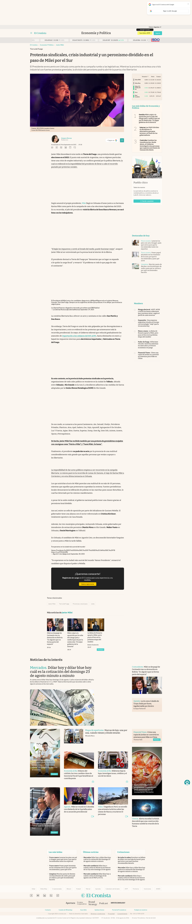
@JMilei (63, 300)
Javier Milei (60, 45)
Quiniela (98, 889)
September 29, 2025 (87, 309)
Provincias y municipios (80, 604)
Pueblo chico (141, 182)
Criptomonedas (57, 889)
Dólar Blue (43, 889)
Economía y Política (47, 45)
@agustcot (85, 300)
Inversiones (147, 889)
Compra (158, 76)
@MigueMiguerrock (97, 300)
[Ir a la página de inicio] (40, 33)
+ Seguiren (113, 140)
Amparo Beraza (66, 138)
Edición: (154, 27)
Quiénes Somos (99, 910)
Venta (152, 76)
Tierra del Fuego (64, 604)
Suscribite (83, 910)
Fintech (78, 889)
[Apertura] (70, 903)
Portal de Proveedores (119, 910)
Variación (144, 76)
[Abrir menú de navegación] (31, 33)
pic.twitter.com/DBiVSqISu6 (90, 308)
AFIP (126, 889)
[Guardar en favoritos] (122, 140)
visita (92, 604)
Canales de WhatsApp (65, 910)
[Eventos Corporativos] (81, 903)
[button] (187, 782)
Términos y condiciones (98, 913)
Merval (88, 889)
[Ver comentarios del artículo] (75, 147)
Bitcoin (69, 889)
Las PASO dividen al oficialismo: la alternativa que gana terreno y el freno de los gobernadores (149, 131)
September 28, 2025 (78, 554)
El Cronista (34, 45)
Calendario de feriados (113, 889)
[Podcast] (103, 903)
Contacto (48, 910)
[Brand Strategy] (92, 903)
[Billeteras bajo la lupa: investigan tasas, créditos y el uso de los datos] (113, 760)
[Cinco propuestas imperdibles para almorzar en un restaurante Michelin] (147, 771)
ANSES (158, 889)
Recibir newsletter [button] (148, 201)
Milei (84, 203)
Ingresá (158, 33)
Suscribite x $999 (145, 33)
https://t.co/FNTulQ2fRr (59, 552)
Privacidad (111, 913)
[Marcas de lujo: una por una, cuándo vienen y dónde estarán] (73, 738)
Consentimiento (122, 913)
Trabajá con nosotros (140, 910)
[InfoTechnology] (118, 903)
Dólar (33, 889)
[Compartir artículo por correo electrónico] (70, 147)
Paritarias (136, 889)
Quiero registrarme (87, 584)
